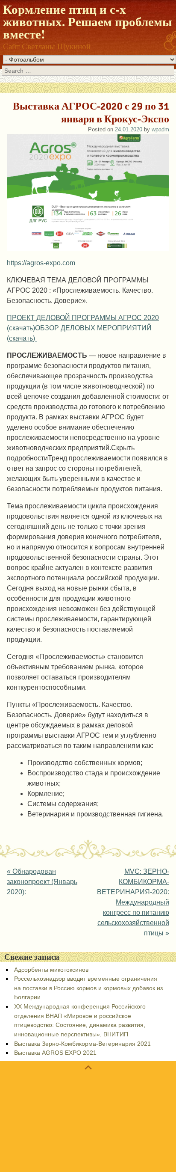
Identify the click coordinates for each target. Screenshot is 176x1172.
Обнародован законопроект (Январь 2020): (42, 882)
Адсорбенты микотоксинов (51, 969)
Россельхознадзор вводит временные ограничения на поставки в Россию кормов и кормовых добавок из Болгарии (88, 987)
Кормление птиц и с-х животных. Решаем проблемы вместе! (87, 21)
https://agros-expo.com (41, 263)
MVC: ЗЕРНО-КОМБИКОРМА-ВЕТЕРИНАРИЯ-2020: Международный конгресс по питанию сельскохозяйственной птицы (133, 902)
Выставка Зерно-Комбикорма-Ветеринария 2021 (82, 1043)
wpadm (160, 129)
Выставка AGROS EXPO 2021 (55, 1052)
